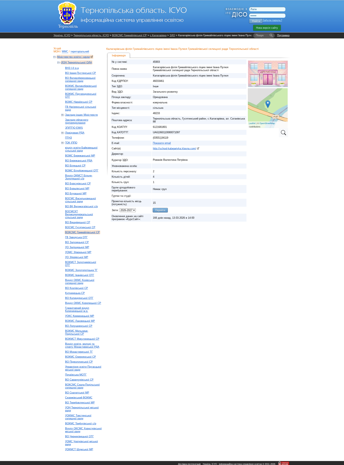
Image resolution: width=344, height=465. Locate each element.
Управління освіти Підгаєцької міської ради (83, 368)
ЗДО (172, 35)
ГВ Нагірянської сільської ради (80, 108)
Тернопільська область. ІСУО (91, 35)
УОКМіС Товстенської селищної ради (78, 417)
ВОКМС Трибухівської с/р (80, 423)
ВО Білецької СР (75, 165)
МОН (57, 51)
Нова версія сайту (267, 27)
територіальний (79, 51)
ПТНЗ (68, 137)
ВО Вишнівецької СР (77, 222)
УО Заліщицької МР (77, 247)
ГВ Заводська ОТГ (76, 237)
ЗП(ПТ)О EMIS (74, 127)
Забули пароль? (272, 20)
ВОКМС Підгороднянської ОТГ (80, 95)
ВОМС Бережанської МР (80, 155)
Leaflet (252, 123)
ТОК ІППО (71, 142)
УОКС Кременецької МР (79, 315)
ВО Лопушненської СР (78, 325)
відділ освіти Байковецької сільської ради (81, 149)
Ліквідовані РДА (74, 132)
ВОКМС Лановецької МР (80, 320)
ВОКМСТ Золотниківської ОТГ (80, 264)
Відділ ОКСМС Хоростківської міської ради (83, 430)
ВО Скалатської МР (77, 392)
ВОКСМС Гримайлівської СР (129, 35)
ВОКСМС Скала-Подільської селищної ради (82, 386)
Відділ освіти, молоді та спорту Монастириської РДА (82, 345)
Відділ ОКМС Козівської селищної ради (79, 282)
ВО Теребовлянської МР (80, 402)
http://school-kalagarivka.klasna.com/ (174, 148)
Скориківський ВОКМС (78, 397)
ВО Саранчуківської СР (79, 379)
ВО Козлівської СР (76, 288)
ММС (65, 51)
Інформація (119, 55)
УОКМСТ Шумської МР (79, 449)
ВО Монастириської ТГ (79, 351)
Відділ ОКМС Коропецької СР (83, 303)
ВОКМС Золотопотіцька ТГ (81, 270)
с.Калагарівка (158, 35)
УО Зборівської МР (76, 257)
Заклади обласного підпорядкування (76, 121)
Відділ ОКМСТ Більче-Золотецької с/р (78, 177)
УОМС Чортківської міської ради (81, 443)
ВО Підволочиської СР (79, 361)
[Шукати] (271, 35)
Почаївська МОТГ (76, 374)
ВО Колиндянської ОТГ (79, 298)
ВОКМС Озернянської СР (80, 356)
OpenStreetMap (267, 123)
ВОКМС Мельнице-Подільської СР (76, 332)
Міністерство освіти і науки (73, 56)
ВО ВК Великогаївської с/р (81, 206)
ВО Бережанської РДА (78, 160)
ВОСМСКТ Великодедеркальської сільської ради (79, 214)
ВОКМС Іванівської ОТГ (79, 275)
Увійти (256, 21)
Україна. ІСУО (62, 35)
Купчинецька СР (75, 293)
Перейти (160, 210)
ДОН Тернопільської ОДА (76, 62)
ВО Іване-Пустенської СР (80, 72)
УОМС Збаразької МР (78, 252)
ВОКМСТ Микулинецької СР (82, 338)
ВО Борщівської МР (77, 188)
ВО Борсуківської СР (78, 183)
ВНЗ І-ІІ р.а (72, 68)
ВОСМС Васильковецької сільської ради (80, 200)
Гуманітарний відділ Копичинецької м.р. (77, 309)
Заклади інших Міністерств (81, 114)
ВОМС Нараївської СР (78, 101)
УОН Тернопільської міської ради (82, 409)
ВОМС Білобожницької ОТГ (81, 170)
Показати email (162, 143)
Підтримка (283, 35)
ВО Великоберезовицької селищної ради (80, 79)
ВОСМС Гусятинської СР (80, 227)
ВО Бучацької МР (76, 193)
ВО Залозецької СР (77, 242)
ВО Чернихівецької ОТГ (79, 436)
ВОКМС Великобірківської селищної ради (81, 87)
